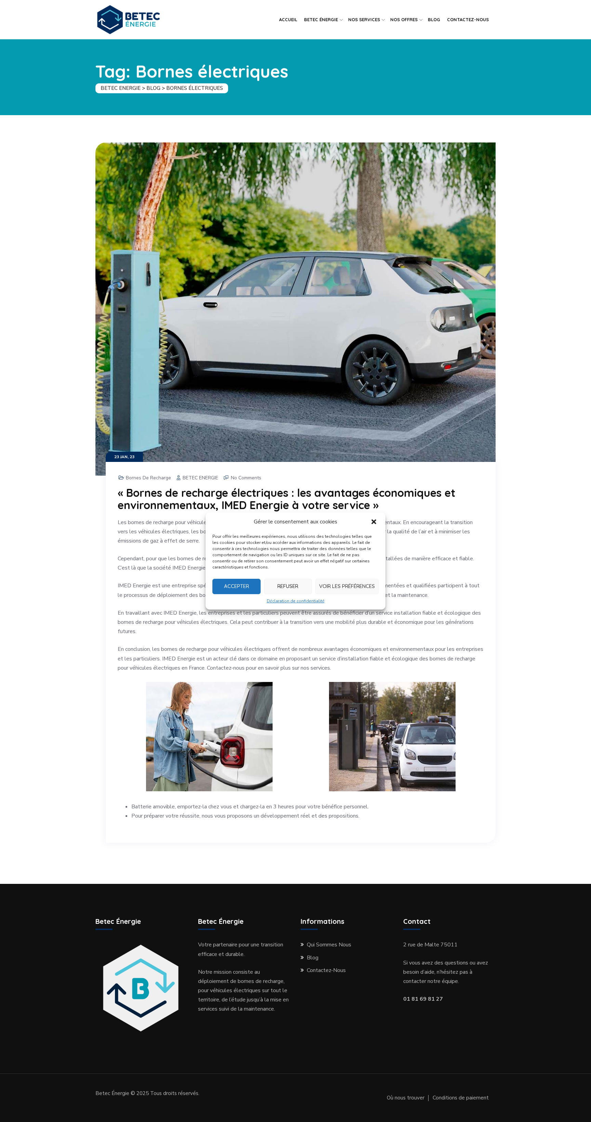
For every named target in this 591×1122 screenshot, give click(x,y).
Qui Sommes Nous (329, 944)
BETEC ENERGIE (200, 478)
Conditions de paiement (461, 1097)
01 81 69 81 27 (423, 999)
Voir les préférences (347, 586)
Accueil (288, 19)
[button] (374, 522)
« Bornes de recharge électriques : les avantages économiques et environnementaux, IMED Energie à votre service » (286, 499)
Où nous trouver (405, 1097)
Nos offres (404, 19)
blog (434, 19)
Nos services (364, 19)
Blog (312, 957)
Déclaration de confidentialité (296, 601)
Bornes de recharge (148, 478)
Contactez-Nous (468, 19)
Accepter (236, 586)
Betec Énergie (321, 19)
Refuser (287, 586)
